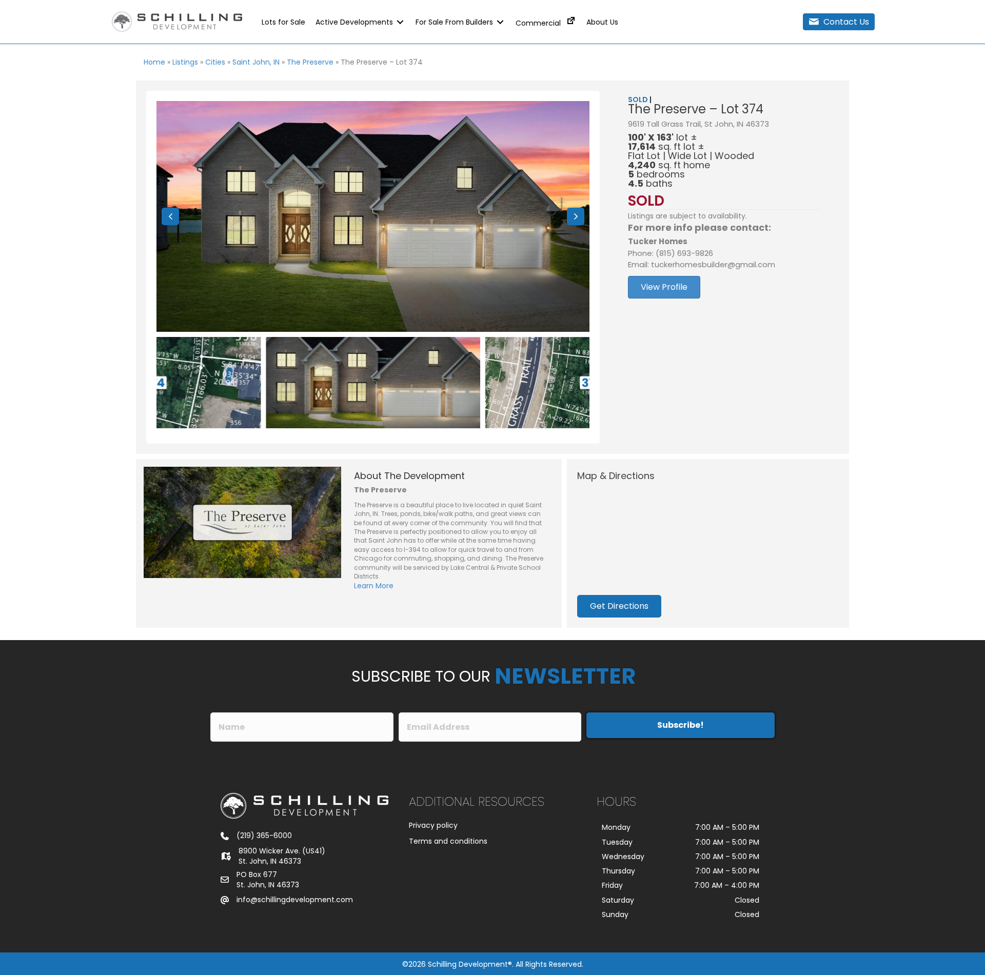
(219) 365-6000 (264, 835)
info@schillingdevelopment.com (295, 899)
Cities (215, 62)
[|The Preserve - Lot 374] (372, 216)
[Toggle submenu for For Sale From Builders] (500, 22)
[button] (839, 21)
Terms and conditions (448, 841)
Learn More (373, 586)
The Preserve (310, 62)
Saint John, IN (256, 62)
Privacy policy (433, 825)
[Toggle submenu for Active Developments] (400, 22)
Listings (185, 62)
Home (154, 62)
